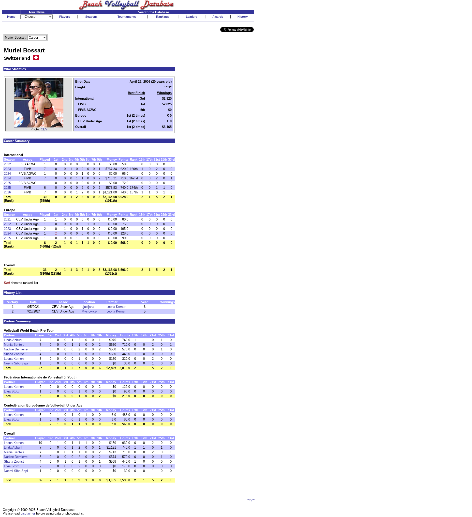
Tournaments (127, 16)
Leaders (191, 16)
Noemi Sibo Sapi (16, 363)
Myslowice (89, 311)
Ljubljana (88, 307)
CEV (44, 129)
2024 (7, 173)
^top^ (251, 500)
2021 (7, 219)
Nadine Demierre (16, 349)
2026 (7, 192)
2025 (7, 183)
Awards (217, 16)
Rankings (162, 16)
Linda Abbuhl (13, 340)
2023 (7, 169)
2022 (7, 164)
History (242, 16)
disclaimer (28, 513)
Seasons (91, 16)
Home (11, 16)
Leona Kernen (116, 307)
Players (64, 16)
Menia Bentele (14, 344)
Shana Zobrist (14, 354)
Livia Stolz (11, 391)
